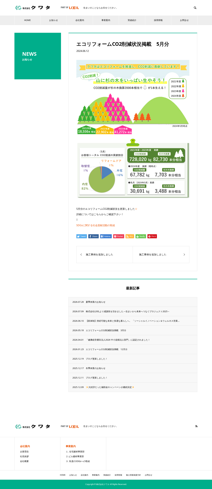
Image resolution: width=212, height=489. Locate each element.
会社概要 (24, 461)
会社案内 (79, 20)
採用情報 (158, 20)
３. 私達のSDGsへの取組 (78, 461)
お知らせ (53, 20)
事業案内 (105, 20)
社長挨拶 (24, 456)
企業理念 (24, 451)
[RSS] (196, 426)
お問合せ (184, 20)
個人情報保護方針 (133, 475)
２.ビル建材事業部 (75, 456)
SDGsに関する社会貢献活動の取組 (95, 225)
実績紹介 (132, 20)
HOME (27, 20)
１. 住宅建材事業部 (75, 451)
